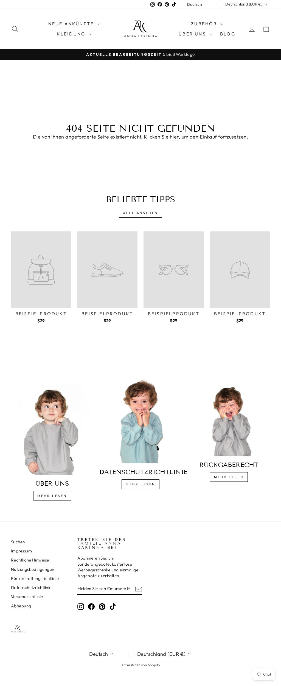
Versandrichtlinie (27, 596)
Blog (227, 34)
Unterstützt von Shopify (140, 665)
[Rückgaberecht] (229, 415)
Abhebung (21, 605)
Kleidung (72, 34)
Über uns (193, 34)
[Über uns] (52, 425)
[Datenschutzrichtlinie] (140, 419)
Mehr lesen (52, 496)
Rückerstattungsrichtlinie (35, 578)
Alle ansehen (140, 213)
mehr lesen (140, 484)
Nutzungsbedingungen (32, 569)
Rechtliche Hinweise (30, 560)
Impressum (21, 551)
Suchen (18, 541)
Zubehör (205, 23)
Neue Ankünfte (72, 23)
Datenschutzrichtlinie (31, 587)
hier (174, 137)
